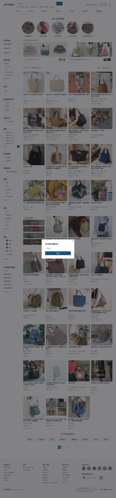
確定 (58, 253)
